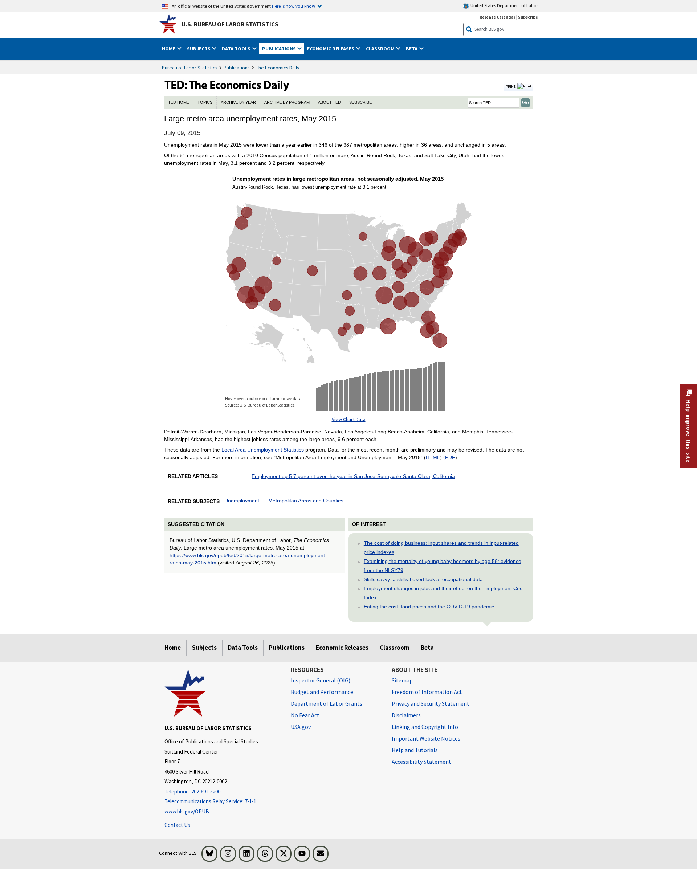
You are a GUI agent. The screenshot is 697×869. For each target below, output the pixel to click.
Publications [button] (279, 48)
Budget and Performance (322, 691)
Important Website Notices (426, 738)
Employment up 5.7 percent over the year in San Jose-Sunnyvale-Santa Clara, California (353, 476)
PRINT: (511, 86)
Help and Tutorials (415, 750)
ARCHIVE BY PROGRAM (287, 102)
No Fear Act (305, 715)
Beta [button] (412, 48)
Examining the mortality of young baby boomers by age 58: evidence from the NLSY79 (442, 565)
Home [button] (169, 48)
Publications (237, 67)
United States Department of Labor (503, 6)
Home (172, 648)
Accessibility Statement (421, 761)
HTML (433, 457)
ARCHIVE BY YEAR (238, 102)
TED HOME (178, 102)
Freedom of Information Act (427, 691)
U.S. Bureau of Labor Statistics (230, 24)
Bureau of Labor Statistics (189, 67)
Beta (427, 648)
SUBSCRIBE (360, 102)
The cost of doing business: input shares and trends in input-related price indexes (441, 547)
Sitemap (402, 680)
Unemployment (241, 500)
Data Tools (243, 648)
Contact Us (177, 824)
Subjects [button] (199, 48)
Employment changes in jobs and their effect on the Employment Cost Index (444, 593)
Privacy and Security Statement (430, 703)
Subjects (204, 648)
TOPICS (204, 102)
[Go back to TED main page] (333, 86)
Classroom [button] (381, 48)
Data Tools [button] (237, 48)
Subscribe (528, 17)
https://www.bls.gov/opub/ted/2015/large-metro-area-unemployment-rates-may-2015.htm (248, 559)
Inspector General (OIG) (320, 680)
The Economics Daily (277, 67)
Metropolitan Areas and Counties (305, 500)
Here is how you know (293, 6)
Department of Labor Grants (326, 703)
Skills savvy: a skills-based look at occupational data (423, 579)
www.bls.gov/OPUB (186, 811)
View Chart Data (349, 419)
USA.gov (301, 726)
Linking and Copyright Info (425, 726)
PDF (450, 457)
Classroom (394, 648)
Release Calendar (497, 17)
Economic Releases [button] (331, 48)
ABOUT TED (329, 102)
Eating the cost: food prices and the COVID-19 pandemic (429, 606)
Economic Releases (342, 648)
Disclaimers (406, 715)
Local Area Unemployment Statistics (262, 450)
